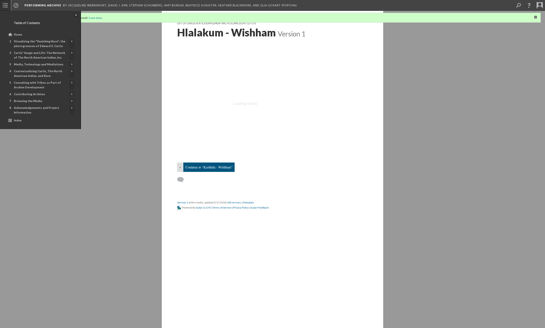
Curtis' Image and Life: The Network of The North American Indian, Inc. (39, 55)
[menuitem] (5, 5)
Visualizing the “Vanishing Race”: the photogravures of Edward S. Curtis (39, 44)
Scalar (199, 207)
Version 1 (182, 202)
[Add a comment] (182, 180)
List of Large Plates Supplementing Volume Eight (212, 23)
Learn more (95, 18)
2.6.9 (207, 207)
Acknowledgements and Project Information (36, 110)
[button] (529, 5)
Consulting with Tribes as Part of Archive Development (37, 85)
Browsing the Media (28, 101)
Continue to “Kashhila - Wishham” (208, 167)
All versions (234, 202)
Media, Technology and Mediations (38, 64)
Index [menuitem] (18, 120)
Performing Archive (42, 5)
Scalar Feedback (259, 207)
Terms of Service (221, 207)
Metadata (248, 202)
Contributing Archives (29, 94)
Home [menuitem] (18, 34)
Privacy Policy (241, 207)
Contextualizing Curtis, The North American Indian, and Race (38, 73)
